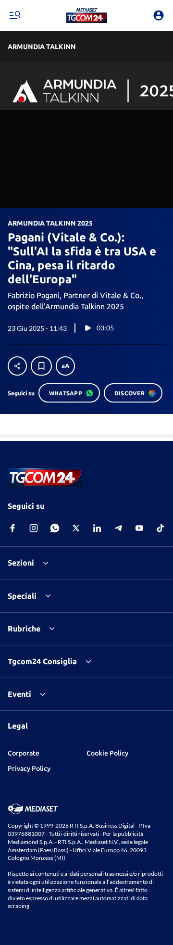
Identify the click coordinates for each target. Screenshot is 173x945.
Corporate (23, 753)
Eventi (19, 694)
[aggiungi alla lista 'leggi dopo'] (41, 366)
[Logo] (86, 15)
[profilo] (158, 15)
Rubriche (24, 628)
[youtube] (139, 528)
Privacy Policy (29, 768)
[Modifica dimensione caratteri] (65, 366)
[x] (76, 528)
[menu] (14, 15)
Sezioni (21, 562)
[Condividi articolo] (17, 366)
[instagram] (33, 528)
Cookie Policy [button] (107, 753)
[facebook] (12, 528)
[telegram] (118, 528)
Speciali (22, 596)
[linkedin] (97, 528)
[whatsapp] (55, 528)
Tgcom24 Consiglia (42, 661)
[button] (86, 15)
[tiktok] (160, 528)
